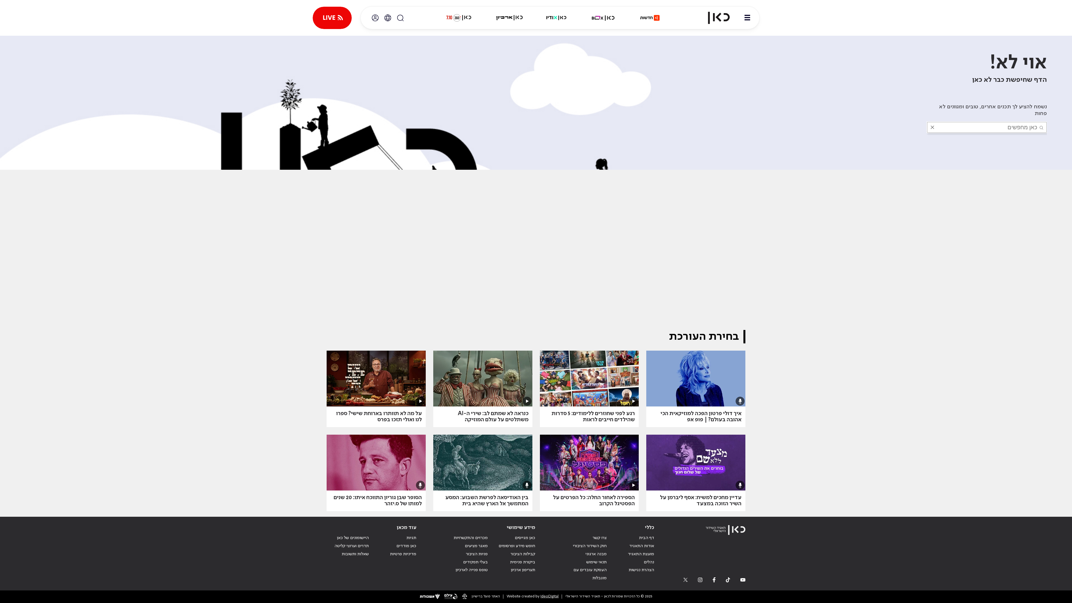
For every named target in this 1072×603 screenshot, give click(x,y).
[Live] (332, 18)
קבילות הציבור (523, 554)
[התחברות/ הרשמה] (375, 17)
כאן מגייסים (525, 538)
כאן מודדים (406, 546)
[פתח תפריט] (747, 18)
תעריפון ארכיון (523, 570)
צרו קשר (600, 538)
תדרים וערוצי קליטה (351, 546)
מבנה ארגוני (596, 554)
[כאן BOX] (603, 18)
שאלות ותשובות (355, 554)
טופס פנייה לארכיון (472, 570)
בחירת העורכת (704, 336)
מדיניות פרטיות (403, 554)
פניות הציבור (477, 554)
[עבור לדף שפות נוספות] (387, 17)
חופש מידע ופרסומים (517, 546)
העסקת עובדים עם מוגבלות (590, 574)
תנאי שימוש (596, 562)
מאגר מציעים (476, 546)
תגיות (411, 538)
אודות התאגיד (641, 546)
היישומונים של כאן (353, 538)
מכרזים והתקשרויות (471, 538)
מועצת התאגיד (641, 554)
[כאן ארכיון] (509, 18)
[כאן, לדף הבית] (714, 18)
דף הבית (646, 538)
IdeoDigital (549, 596)
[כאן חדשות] (650, 18)
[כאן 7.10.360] (458, 18)
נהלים (649, 562)
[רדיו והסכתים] (556, 18)
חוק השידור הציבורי (590, 546)
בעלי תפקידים (475, 562)
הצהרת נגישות (641, 570)
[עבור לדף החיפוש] (400, 17)
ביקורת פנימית (522, 562)
